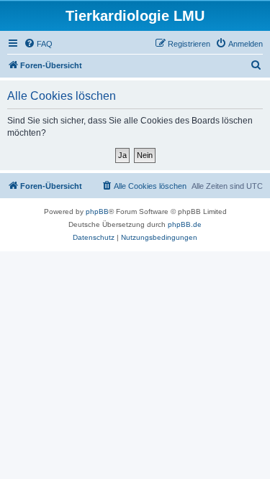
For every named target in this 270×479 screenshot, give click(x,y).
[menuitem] (38, 43)
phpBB (97, 211)
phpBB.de (185, 224)
